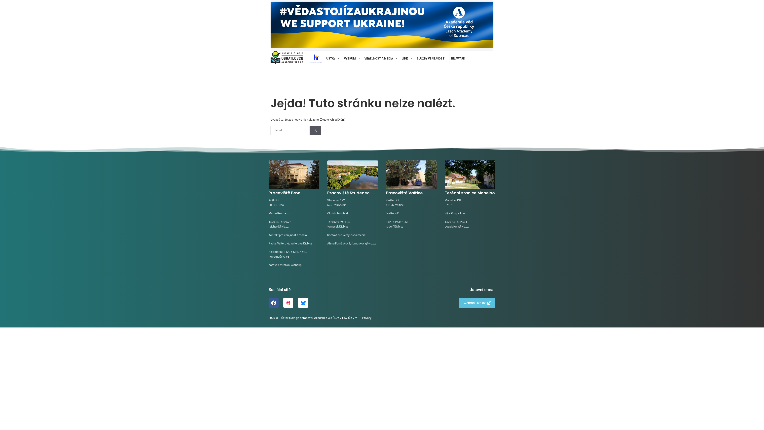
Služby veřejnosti (431, 58)
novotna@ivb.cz (279, 256)
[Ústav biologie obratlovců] (287, 58)
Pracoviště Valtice (404, 193)
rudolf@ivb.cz (394, 226)
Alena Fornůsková (338, 243)
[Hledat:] (290, 130)
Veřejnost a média (378, 58)
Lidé (405, 58)
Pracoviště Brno (284, 193)
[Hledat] (315, 130)
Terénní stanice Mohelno (470, 193)
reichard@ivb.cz (279, 226)
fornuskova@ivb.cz (363, 243)
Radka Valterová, (279, 243)
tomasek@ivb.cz (337, 226)
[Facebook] (274, 303)
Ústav (330, 58)
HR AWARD (458, 58)
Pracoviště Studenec (348, 193)
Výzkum (350, 58)
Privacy (366, 318)
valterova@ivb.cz (301, 243)
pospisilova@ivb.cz (457, 226)
